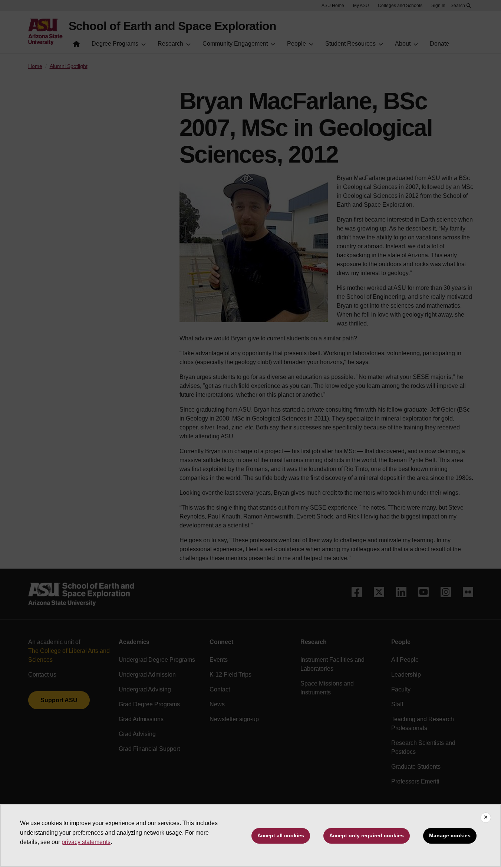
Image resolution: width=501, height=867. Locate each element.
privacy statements (86, 842)
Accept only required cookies (366, 835)
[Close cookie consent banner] (486, 817)
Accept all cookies (280, 835)
